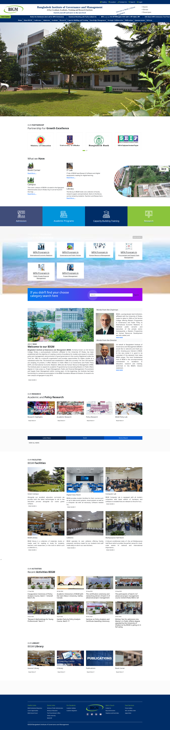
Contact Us (108, 708)
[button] (83, 150)
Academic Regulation (72, 710)
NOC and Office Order (130, 710)
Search (132, 2)
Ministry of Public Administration (55, 708)
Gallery (104, 2)
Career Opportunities (33, 710)
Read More (31, 420)
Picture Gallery (128, 708)
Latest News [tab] (47, 438)
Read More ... (32, 173)
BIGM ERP (49, 718)
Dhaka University (51, 715)
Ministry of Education (52, 710)
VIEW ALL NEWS (34, 443)
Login (140, 2)
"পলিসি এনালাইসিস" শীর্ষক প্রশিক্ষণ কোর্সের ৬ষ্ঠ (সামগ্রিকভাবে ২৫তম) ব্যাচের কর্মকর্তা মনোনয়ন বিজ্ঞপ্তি (106, 17)
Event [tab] (85, 438)
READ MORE (137, 237)
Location (113, 2)
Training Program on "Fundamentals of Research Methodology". (56, 17)
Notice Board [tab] (123, 438)
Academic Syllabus (71, 708)
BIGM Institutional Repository (35, 708)
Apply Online (128, 713)
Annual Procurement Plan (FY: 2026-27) (147, 17)
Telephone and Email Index (112, 713)
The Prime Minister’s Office (53, 713)
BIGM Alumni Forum (33, 713)
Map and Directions (110, 710)
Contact (123, 2)
